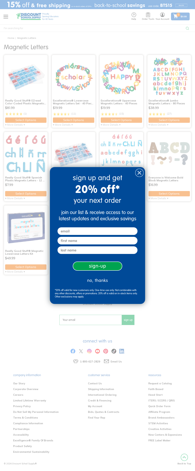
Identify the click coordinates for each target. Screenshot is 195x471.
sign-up (97, 266)
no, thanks (97, 280)
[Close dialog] (139, 173)
